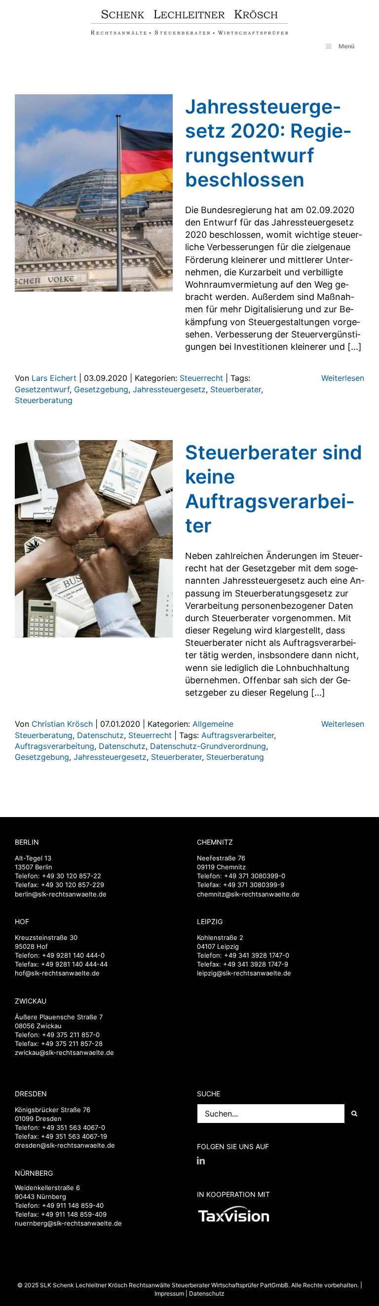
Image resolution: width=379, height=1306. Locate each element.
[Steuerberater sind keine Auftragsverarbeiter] (94, 538)
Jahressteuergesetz (169, 389)
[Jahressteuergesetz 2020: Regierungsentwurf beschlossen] (94, 193)
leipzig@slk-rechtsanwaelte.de (244, 973)
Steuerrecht (201, 378)
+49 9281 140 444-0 (73, 955)
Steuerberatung (44, 400)
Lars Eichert (54, 378)
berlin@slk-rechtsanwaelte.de (61, 894)
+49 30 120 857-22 (71, 876)
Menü (346, 46)
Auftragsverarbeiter (237, 735)
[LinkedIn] (201, 1160)
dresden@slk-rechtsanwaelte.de (65, 1145)
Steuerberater (235, 389)
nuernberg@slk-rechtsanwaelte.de (68, 1223)
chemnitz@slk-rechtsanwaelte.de (248, 894)
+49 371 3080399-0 (254, 876)
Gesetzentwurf (42, 389)
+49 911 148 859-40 (73, 1205)
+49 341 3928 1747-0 (256, 955)
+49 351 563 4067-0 (73, 1127)
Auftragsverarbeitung (54, 746)
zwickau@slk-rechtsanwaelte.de (64, 1052)
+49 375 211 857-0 (71, 1035)
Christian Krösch (62, 724)
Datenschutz (100, 735)
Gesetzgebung (101, 389)
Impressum (169, 1293)
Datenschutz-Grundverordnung (208, 746)
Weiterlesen (342, 378)
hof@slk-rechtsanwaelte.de (57, 973)
